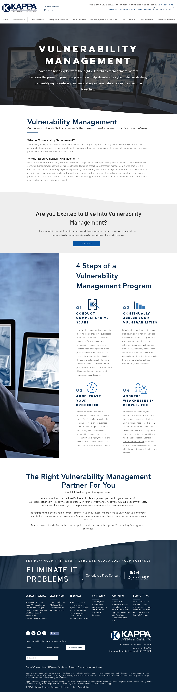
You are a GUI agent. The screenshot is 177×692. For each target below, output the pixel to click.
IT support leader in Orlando (81, 673)
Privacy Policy (70, 687)
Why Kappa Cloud (56, 605)
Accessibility (83, 687)
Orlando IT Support (32, 615)
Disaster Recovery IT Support (80, 618)
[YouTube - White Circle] (39, 633)
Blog (113, 620)
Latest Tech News (118, 615)
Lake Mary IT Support (33, 613)
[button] (79, 19)
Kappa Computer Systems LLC (48, 687)
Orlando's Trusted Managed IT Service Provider (45, 667)
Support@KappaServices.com (123, 651)
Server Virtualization (77, 613)
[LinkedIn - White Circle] (33, 633)
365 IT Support (75, 616)
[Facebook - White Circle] (28, 633)
